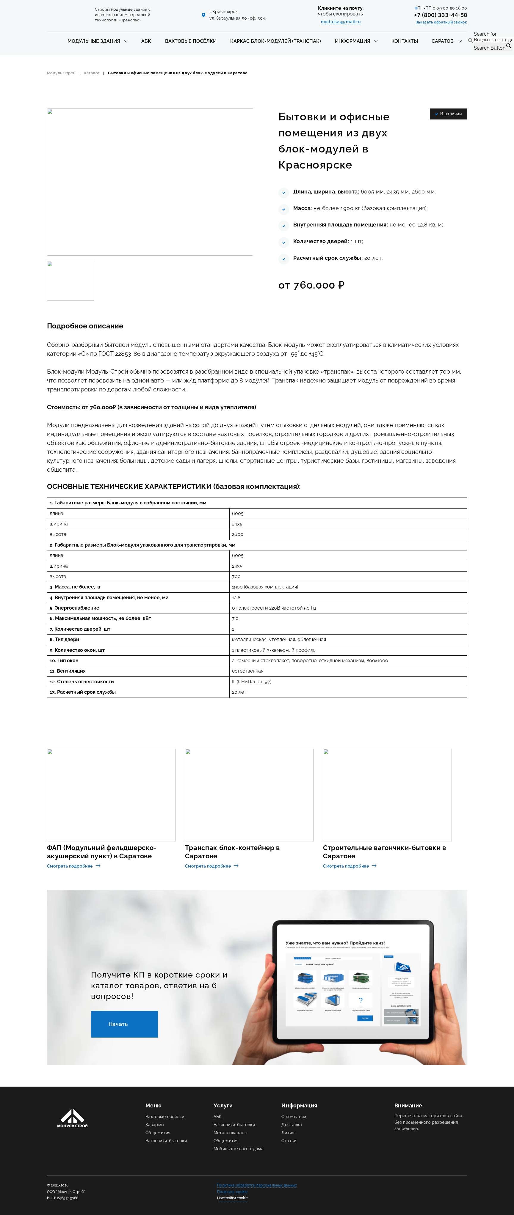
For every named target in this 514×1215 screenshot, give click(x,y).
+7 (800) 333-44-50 (440, 15)
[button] (471, 41)
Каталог (92, 73)
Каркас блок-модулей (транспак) (275, 41)
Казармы (154, 1124)
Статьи (288, 1140)
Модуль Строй (61, 73)
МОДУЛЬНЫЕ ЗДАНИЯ (94, 41)
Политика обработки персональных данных (257, 1185)
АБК (146, 41)
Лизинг (288, 1132)
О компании (293, 1116)
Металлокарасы (231, 1132)
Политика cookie (232, 1192)
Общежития (157, 1132)
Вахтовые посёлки (164, 1116)
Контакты (404, 41)
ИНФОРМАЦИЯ (352, 41)
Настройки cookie (232, 1198)
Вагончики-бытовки (166, 1140)
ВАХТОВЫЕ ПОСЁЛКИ (191, 41)
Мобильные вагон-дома (239, 1148)
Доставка (291, 1124)
